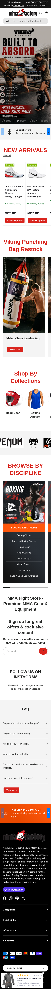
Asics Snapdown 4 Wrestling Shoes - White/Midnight (14, 191)
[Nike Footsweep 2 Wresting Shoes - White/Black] (36, 173)
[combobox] (25, 21)
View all (7, 155)
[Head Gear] (13, 399)
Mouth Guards (24, 564)
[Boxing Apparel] (35, 399)
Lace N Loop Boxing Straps (24, 575)
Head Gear (13, 412)
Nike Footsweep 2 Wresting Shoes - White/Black (36, 191)
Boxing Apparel (35, 414)
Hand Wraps (24, 558)
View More (11, 790)
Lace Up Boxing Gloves (24, 541)
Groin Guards (24, 552)
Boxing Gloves (24, 535)
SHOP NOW (15, 349)
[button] (46, 13)
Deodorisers (24, 570)
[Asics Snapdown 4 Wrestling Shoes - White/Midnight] (14, 173)
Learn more (18, 5)
